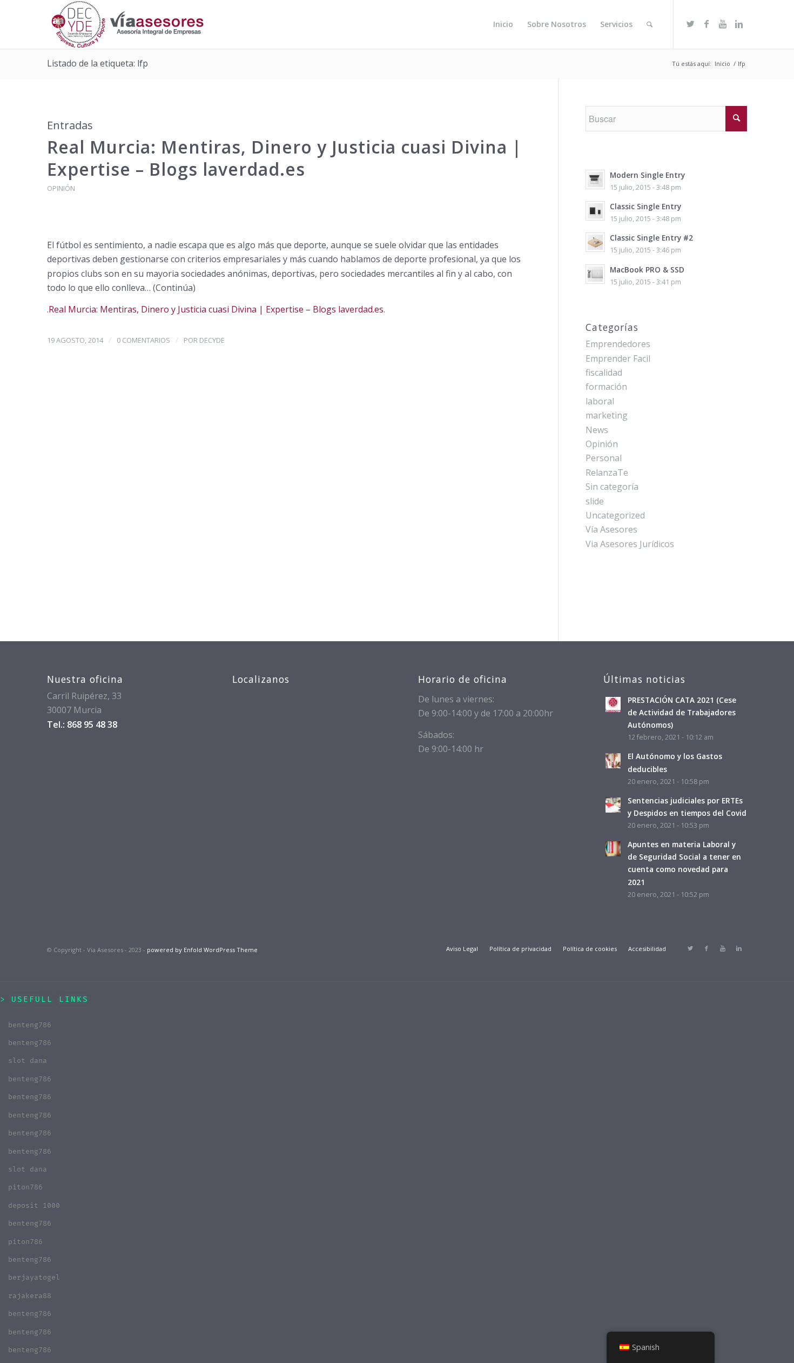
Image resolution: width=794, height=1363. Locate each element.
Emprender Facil (618, 358)
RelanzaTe (607, 472)
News (597, 430)
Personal (604, 458)
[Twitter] (690, 24)
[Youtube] (723, 24)
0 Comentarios (143, 340)
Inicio (722, 63)
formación (606, 387)
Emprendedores (618, 344)
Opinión (61, 188)
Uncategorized (615, 515)
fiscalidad (604, 372)
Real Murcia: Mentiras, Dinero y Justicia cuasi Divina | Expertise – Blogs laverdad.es (284, 158)
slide (595, 501)
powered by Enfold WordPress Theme (202, 950)
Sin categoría (612, 487)
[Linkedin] (739, 24)
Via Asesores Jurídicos (630, 544)
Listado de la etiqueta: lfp (97, 63)
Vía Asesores (611, 529)
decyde (212, 340)
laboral (600, 401)
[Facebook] (706, 24)
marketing (607, 415)
